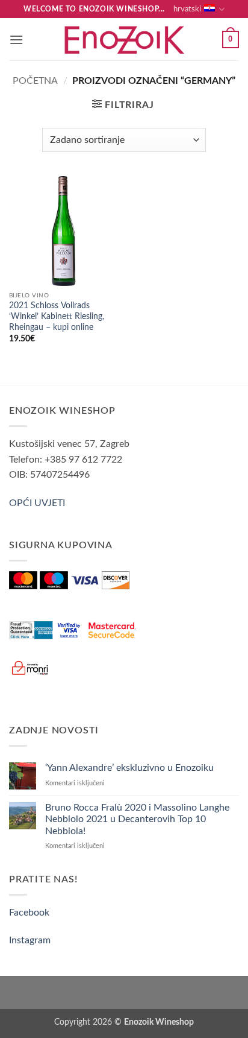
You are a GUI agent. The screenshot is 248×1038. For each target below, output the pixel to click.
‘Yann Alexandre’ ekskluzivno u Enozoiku (129, 768)
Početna (35, 81)
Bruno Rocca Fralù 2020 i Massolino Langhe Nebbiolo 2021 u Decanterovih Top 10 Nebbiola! (137, 819)
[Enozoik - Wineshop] (124, 39)
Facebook (29, 912)
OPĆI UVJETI (37, 503)
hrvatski (187, 9)
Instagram (30, 940)
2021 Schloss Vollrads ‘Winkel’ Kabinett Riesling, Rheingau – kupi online (56, 316)
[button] (16, 39)
